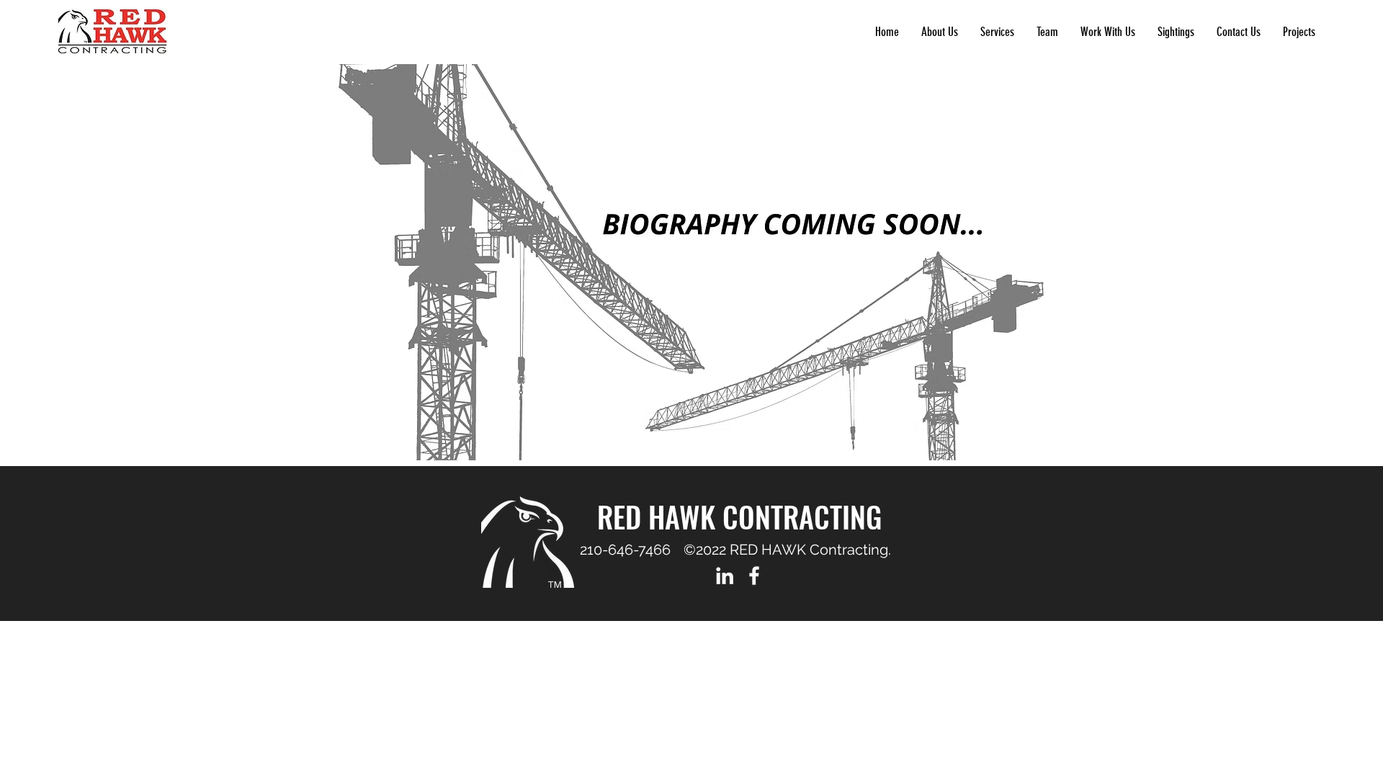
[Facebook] (754, 575)
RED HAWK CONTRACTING (739, 516)
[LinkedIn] (724, 575)
